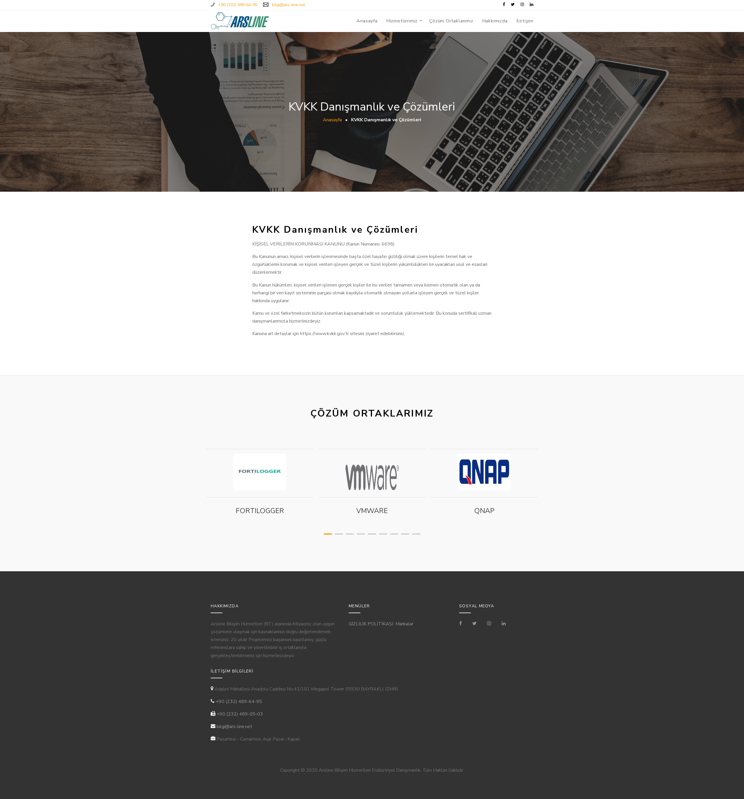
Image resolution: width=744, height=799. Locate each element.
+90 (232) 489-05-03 (240, 714)
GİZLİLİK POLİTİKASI (371, 624)
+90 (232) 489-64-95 (239, 701)
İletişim (524, 21)
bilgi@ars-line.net (234, 726)
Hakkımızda (495, 21)
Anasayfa (367, 21)
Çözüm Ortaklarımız (451, 21)
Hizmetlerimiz (402, 21)
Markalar (404, 624)
